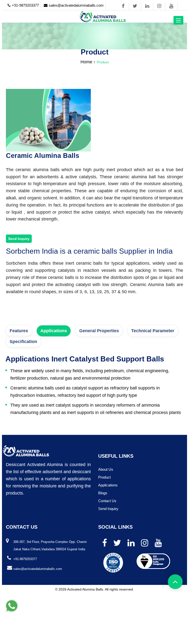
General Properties (99, 330)
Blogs (102, 493)
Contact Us (107, 501)
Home (86, 61)
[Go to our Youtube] (171, 6)
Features (19, 330)
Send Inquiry (19, 239)
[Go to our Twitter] (134, 6)
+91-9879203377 (25, 5)
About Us (105, 469)
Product (104, 477)
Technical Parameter (152, 330)
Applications (53, 330)
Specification (23, 341)
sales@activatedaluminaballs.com (76, 5)
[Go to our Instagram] (159, 6)
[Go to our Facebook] (123, 6)
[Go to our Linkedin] (147, 6)
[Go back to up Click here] (175, 581)
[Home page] (102, 16)
